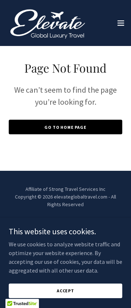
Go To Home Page (65, 127)
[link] (46, 23)
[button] (121, 23)
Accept (65, 290)
